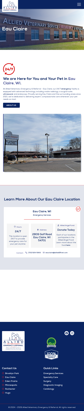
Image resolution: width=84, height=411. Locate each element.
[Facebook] (67, 333)
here (68, 245)
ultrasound (8, 94)
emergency (66, 89)
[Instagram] (72, 333)
